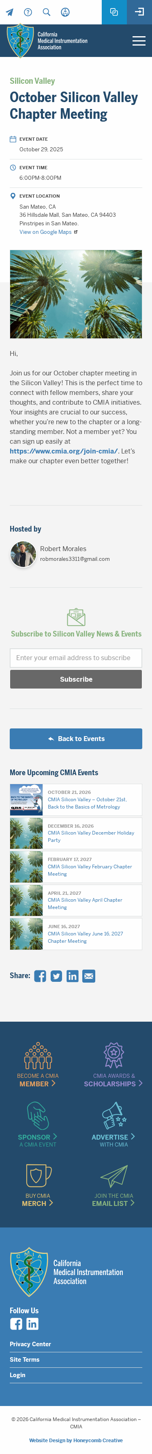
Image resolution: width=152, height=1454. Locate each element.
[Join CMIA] (114, 12)
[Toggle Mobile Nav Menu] (139, 40)
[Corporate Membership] (65, 12)
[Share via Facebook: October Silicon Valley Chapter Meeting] (40, 976)
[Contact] (9, 12)
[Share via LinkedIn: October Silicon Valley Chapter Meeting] (72, 976)
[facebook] (16, 1323)
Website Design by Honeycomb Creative (76, 1440)
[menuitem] (9, 12)
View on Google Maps (46, 232)
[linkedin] (32, 1323)
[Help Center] (28, 12)
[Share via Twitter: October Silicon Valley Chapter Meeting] (56, 976)
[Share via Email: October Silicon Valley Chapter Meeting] (88, 976)
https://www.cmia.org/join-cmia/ (64, 451)
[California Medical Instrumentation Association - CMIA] (47, 41)
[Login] (139, 12)
